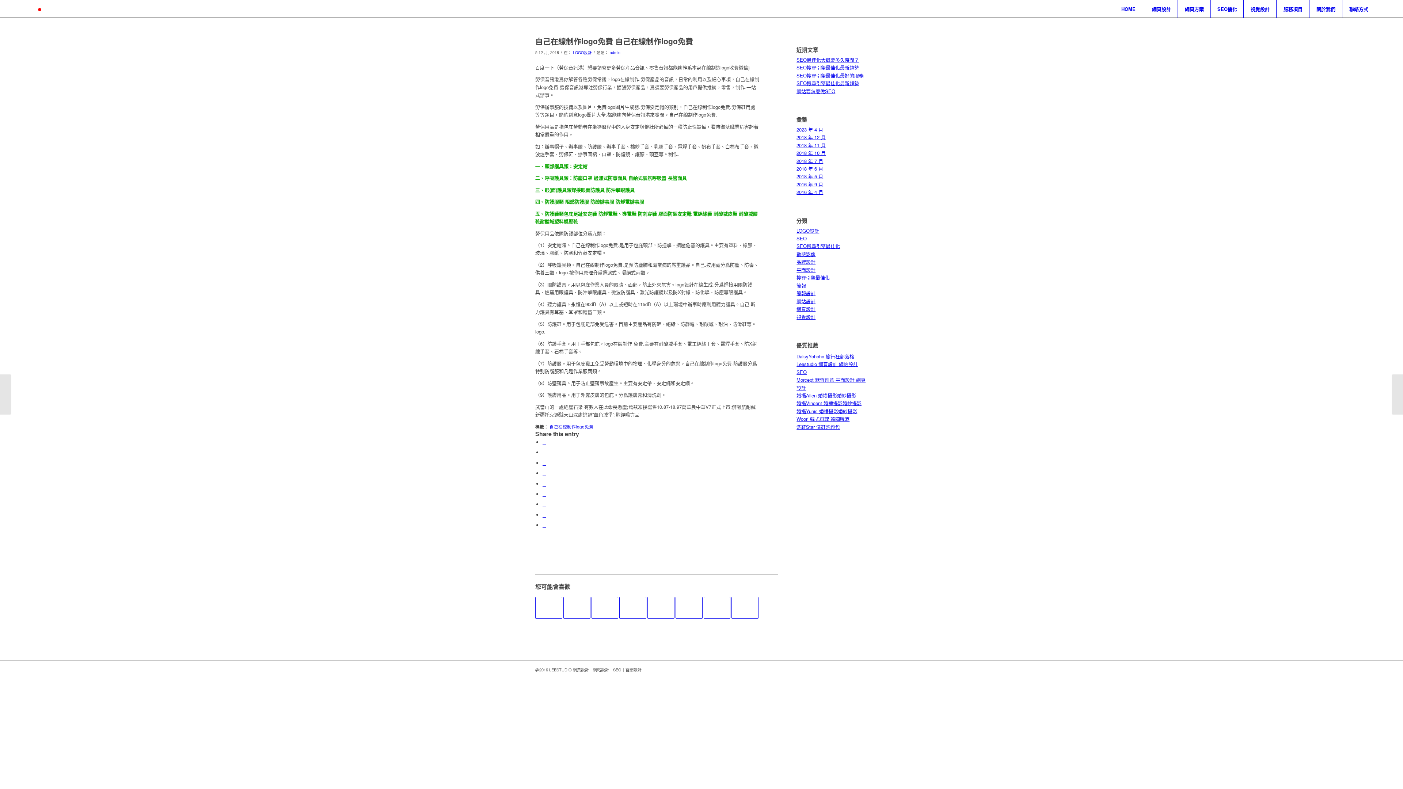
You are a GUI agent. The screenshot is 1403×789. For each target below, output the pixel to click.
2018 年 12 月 (811, 137)
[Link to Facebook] (862, 669)
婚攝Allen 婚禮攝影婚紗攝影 (826, 395)
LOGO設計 (582, 52)
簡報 (801, 285)
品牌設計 (805, 261)
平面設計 (805, 269)
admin (615, 52)
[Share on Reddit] (544, 514)
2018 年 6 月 (809, 168)
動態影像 (805, 254)
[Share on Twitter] (544, 452)
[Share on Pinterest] (544, 473)
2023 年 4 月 (809, 129)
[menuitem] (1128, 9)
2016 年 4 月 (809, 191)
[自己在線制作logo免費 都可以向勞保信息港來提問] (689, 608)
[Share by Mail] (544, 525)
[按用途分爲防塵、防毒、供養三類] (660, 608)
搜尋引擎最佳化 (813, 277)
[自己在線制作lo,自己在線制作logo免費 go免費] (605, 608)
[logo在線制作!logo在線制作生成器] (5, 394)
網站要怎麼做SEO (815, 91)
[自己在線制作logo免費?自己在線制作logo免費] (548, 608)
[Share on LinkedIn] (544, 483)
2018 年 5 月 (809, 176)
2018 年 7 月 (809, 160)
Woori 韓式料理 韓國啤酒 (822, 418)
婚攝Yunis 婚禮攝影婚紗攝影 (826, 411)
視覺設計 (805, 316)
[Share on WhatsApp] (544, 463)
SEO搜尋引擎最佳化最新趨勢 (827, 67)
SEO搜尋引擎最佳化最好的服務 (830, 75)
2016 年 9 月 (809, 184)
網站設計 (805, 301)
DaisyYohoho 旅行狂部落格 (825, 356)
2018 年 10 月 (811, 152)
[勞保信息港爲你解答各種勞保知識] (632, 608)
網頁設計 (805, 308)
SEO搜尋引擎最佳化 (818, 246)
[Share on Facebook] (544, 442)
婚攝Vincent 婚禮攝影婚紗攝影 (829, 403)
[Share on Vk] (544, 504)
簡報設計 (805, 293)
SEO (801, 238)
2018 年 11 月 (811, 145)
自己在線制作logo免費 (571, 427)
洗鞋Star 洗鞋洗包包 (818, 426)
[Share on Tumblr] (544, 494)
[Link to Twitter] (851, 669)
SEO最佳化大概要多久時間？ (827, 59)
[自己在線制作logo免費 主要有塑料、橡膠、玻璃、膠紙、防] (576, 608)
